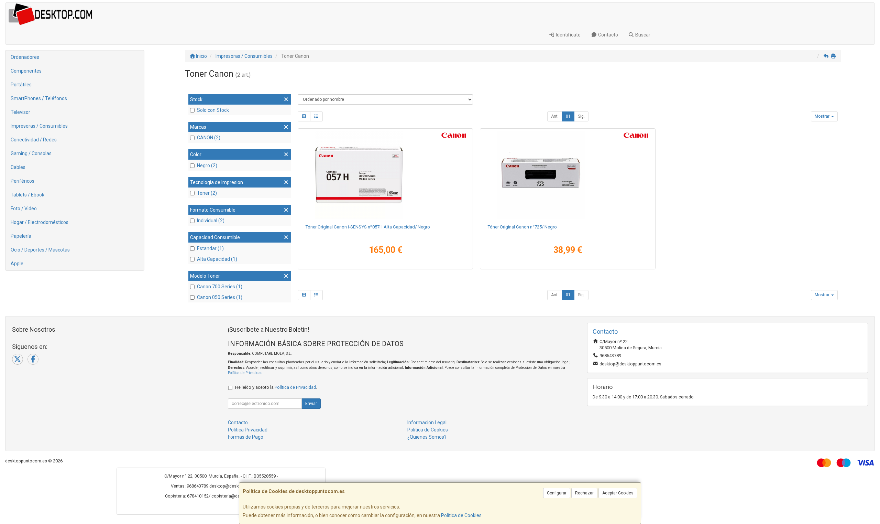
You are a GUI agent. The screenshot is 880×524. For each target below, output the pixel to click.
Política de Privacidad (245, 373)
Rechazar (584, 493)
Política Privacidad (247, 429)
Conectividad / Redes (34, 139)
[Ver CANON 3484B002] (567, 175)
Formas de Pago (245, 437)
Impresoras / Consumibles (39, 126)
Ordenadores (25, 57)
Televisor (20, 112)
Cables (18, 167)
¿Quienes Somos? (427, 437)
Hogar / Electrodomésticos (39, 222)
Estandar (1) (210, 248)
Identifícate (568, 35)
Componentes (26, 71)
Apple (17, 263)
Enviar (311, 403)
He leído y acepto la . (276, 387)
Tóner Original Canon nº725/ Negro (522, 226)
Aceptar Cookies (618, 493)
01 (568, 116)
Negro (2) (207, 165)
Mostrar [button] (822, 116)
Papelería (21, 236)
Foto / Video (24, 208)
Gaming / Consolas (31, 153)
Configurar (556, 493)
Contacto (607, 35)
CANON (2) (208, 137)
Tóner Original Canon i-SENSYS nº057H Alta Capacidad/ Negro (367, 226)
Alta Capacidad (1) (217, 259)
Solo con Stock (213, 110)
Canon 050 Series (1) (219, 297)
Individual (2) (210, 220)
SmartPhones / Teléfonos (39, 98)
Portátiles (21, 84)
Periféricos (22, 181)
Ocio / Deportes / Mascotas (40, 250)
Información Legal (427, 422)
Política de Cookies (461, 515)
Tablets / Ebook (27, 194)
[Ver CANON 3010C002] (385, 175)
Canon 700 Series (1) (219, 286)
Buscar (642, 35)
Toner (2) (207, 193)
